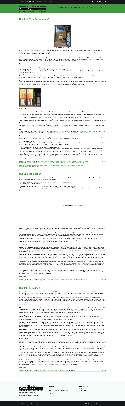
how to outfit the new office (52, 84)
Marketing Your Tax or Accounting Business (33, 163)
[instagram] (93, 403)
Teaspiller (86, 120)
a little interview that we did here (87, 131)
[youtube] (86, 403)
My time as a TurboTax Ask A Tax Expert (51, 163)
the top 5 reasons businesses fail (87, 142)
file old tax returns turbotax (76, 161)
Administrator (23, 161)
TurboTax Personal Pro (64, 165)
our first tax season (65, 163)
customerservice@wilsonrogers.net (29, 395)
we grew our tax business (38, 280)
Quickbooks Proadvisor (59, 127)
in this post (37, 132)
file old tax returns (66, 161)
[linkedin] (96, 403)
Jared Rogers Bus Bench (59, 162)
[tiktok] (88, 403)
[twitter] (99, 403)
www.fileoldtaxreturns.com (42, 138)
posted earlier (99, 292)
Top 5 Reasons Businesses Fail (43, 165)
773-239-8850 (24, 394)
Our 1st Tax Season (29, 288)
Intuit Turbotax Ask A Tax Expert (47, 162)
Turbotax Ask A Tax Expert (77, 117)
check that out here (73, 111)
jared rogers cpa (69, 162)
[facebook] (91, 403)
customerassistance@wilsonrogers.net (45, 1)
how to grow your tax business (57, 279)
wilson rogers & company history (76, 165)
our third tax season (27, 165)
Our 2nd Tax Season (30, 173)
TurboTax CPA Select (54, 165)
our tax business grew (27, 280)
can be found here (51, 124)
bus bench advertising (57, 161)
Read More (103, 161)
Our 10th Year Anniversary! (34, 19)
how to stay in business (35, 162)
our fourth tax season (29, 137)
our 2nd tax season (69, 279)
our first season (30, 177)
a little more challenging (35, 50)
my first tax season (55, 370)
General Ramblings (45, 161)
